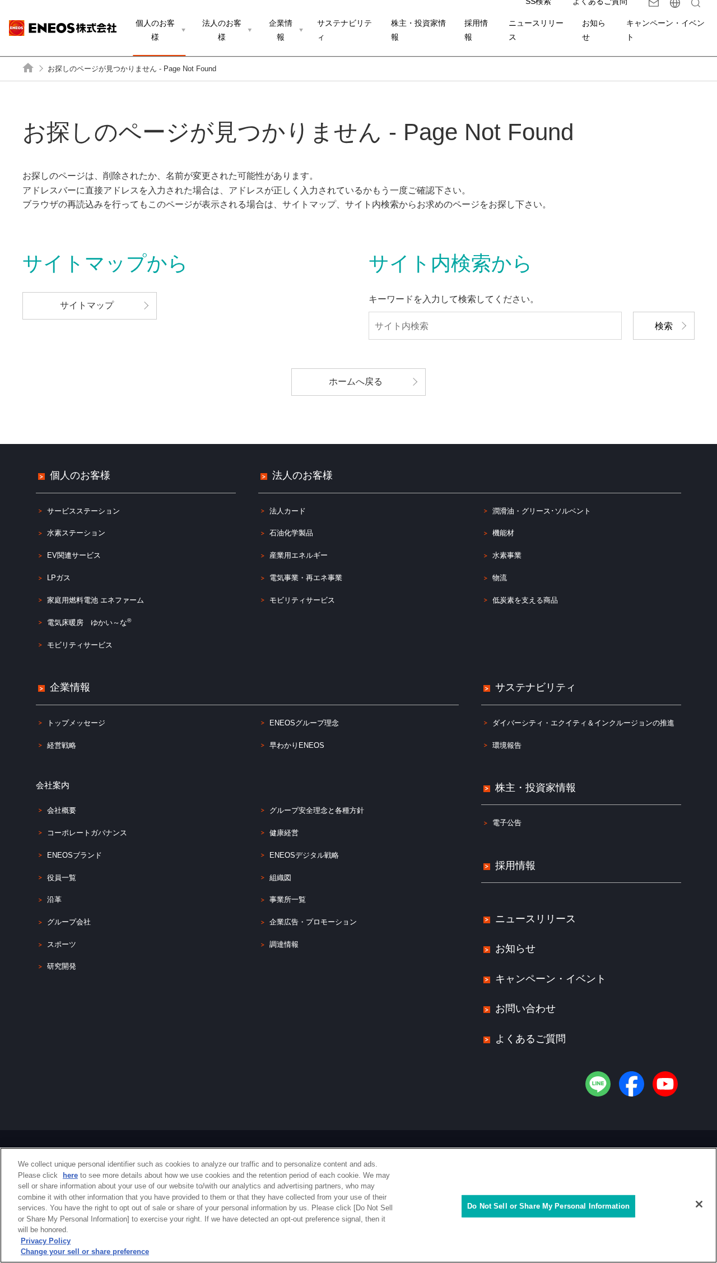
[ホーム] (28, 68)
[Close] (699, 1204)
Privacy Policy (46, 1241)
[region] (358, 1205)
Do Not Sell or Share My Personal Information (548, 1206)
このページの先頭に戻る (691, 418)
